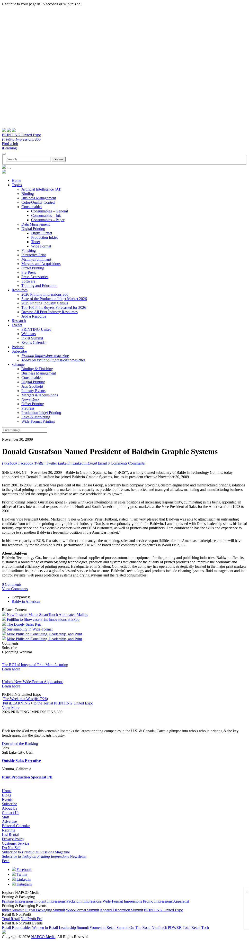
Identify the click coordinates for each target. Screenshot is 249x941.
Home (16, 180)
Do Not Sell (11, 848)
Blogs (6, 795)
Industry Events (33, 391)
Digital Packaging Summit (45, 910)
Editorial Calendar (16, 826)
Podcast (18, 347)
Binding (27, 194)
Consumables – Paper (47, 220)
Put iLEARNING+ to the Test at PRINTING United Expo (48, 703)
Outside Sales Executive (21, 760)
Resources (19, 290)
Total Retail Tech (196, 927)
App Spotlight (32, 386)
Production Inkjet (44, 237)
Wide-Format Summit (82, 910)
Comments (136, 463)
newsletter (53, 360)
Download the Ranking (20, 743)
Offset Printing (32, 268)
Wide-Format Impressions (122, 901)
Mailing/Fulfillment (36, 259)
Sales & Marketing (35, 417)
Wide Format (41, 246)
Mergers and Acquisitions (41, 264)
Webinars (28, 334)
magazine (45, 356)
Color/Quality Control (38, 202)
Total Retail (11, 919)
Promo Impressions (157, 901)
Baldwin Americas (26, 601)
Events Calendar (34, 342)
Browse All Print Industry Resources (49, 312)
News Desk (30, 399)
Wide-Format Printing (38, 421)
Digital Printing (33, 229)
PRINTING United (36, 329)
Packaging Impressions (84, 901)
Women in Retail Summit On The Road (120, 927)
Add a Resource (33, 316)
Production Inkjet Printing (41, 413)
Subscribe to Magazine (36, 852)
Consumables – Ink (46, 215)
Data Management (35, 224)
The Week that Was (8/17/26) (25, 699)
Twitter (21, 874)
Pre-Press (28, 272)
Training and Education (39, 285)
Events (17, 325)
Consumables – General (49, 211)
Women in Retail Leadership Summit (60, 927)
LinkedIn (23, 879)
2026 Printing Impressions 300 (44, 294)
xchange (18, 364)
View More (10, 707)
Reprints (8, 830)
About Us (9, 808)
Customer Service (15, 843)
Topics (17, 185)
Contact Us (10, 813)
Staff (5, 817)
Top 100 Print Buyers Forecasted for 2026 (53, 307)
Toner (35, 242)
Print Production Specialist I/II (27, 777)
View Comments (15, 589)
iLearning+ (10, 148)
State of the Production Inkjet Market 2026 (54, 299)
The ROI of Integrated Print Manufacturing (35, 665)
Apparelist (181, 901)
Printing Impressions (17, 901)
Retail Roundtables (16, 927)
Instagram (24, 884)
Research (19, 321)
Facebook (24, 870)
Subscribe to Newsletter (44, 856)
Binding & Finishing (37, 369)
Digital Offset (41, 233)
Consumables (31, 207)
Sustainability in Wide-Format (30, 629)
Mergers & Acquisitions (39, 395)
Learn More (11, 669)
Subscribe (19, 351)
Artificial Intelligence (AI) (41, 189)
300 (21, 139)
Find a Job (10, 144)
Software (28, 281)
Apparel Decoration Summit (121, 910)
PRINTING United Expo (21, 135)
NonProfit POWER (166, 927)
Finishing (28, 250)
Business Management (38, 198)
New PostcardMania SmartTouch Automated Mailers (47, 614)
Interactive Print (33, 255)
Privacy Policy (13, 839)
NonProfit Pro (31, 919)
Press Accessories (34, 277)
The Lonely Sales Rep (24, 624)
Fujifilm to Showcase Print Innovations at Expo (43, 619)
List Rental (10, 834)
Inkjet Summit (32, 338)
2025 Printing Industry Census (44, 303)
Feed (5, 861)
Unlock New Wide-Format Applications (32, 682)
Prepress (27, 408)
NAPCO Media (43, 937)
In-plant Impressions (49, 901)
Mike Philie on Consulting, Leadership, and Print (44, 634)
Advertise (9, 821)
